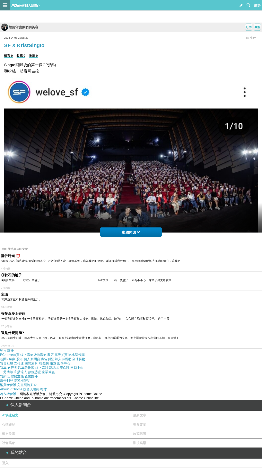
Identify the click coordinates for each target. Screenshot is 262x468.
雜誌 (52, 367)
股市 (19, 359)
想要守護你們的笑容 (23, 27)
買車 (3, 367)
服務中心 (63, 363)
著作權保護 (8, 394)
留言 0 (8, 55)
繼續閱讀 (129, 232)
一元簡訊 (6, 372)
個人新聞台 (32, 359)
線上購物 (26, 355)
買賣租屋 (6, 363)
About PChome (11, 389)
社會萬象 (8, 443)
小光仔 (254, 37)
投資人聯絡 (31, 389)
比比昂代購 (76, 355)
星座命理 (63, 367)
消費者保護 (8, 385)
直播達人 (20, 372)
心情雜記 (8, 424)
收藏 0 (21, 55)
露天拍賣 (61, 355)
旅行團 (12, 367)
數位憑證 (34, 372)
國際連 (29, 363)
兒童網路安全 (27, 385)
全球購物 (78, 359)
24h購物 (40, 355)
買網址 (5, 376)
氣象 (12, 359)
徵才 (43, 389)
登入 (3, 350)
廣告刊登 (47, 359)
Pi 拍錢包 (42, 363)
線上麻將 (41, 367)
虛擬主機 (17, 376)
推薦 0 (33, 55)
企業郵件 (31, 376)
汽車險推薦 (26, 367)
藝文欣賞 (8, 433)
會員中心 (77, 367)
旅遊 (53, 363)
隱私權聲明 (22, 380)
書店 (50, 355)
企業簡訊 (48, 372)
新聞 (3, 359)
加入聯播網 (63, 359)
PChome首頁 (9, 355)
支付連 (19, 363)
